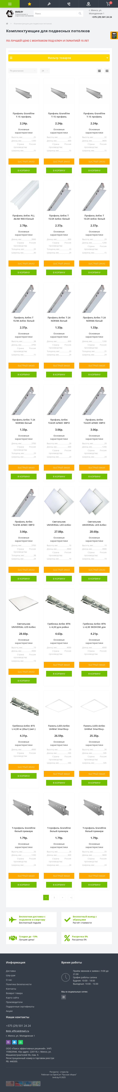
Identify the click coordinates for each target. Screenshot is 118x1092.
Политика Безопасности (18, 984)
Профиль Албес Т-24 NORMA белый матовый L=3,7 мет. (23, 423)
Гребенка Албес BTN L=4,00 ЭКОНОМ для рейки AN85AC (94, 627)
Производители (14, 1002)
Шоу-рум (10, 975)
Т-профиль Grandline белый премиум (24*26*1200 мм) (23, 831)
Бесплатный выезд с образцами (85, 918)
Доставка (11, 970)
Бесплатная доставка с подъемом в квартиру (32, 918)
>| (71, 897)
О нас (9, 979)
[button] (49, 4)
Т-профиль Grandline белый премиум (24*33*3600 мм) (94, 831)
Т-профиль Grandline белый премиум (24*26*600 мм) (59, 831)
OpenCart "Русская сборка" (65, 1074)
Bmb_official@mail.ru (17, 1030)
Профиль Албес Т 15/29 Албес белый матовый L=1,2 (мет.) (94, 218)
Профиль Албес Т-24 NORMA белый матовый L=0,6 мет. (59, 320)
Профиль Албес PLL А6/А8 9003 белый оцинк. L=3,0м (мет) (23, 218)
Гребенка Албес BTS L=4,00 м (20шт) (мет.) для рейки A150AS (24, 729)
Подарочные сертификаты (20, 1006)
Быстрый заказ (26, 161)
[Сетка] (107, 71)
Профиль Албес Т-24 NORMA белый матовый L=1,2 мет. (94, 320)
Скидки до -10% (28, 936)
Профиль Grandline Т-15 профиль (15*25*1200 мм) (23, 116)
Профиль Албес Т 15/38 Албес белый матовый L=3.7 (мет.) (23, 320)
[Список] (99, 71)
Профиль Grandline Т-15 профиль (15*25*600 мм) (59, 116)
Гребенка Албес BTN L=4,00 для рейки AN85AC (58, 627)
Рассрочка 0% (80, 936)
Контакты (11, 988)
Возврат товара (14, 993)
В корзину (24, 170)
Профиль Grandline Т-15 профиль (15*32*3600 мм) (94, 116)
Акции (9, 1011)
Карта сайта (12, 997)
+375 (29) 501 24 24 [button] (18, 1025)
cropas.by (64, 1071)
